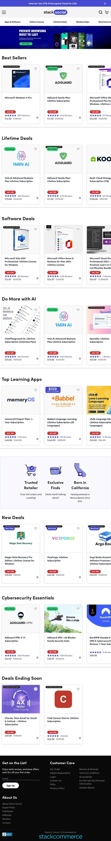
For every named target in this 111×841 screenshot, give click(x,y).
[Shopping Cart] (106, 12)
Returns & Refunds (88, 769)
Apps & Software (12, 21)
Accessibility (85, 776)
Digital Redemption (60, 772)
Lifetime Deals (60, 21)
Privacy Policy (57, 788)
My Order (55, 769)
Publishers (7, 811)
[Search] (100, 12)
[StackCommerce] (60, 836)
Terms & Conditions (89, 772)
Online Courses (37, 21)
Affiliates (6, 815)
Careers (6, 822)
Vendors (6, 818)
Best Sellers (14, 57)
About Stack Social (12, 803)
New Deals (13, 517)
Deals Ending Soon (22, 678)
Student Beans (87, 787)
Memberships (82, 21)
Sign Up (11, 785)
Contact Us (55, 780)
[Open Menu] (5, 12)
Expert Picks (8, 807)
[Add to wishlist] (35, 68)
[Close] (104, 3)
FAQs (53, 784)
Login (53, 776)
